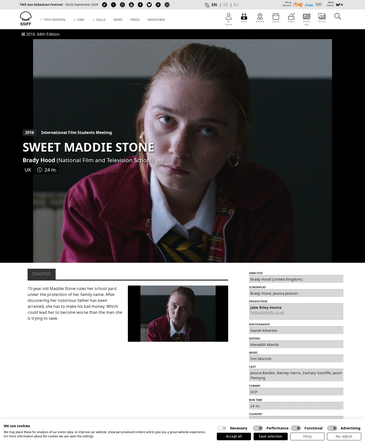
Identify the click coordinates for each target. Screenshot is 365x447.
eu (236, 4)
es (225, 4)
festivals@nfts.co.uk (267, 312)
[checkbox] (222, 428)
